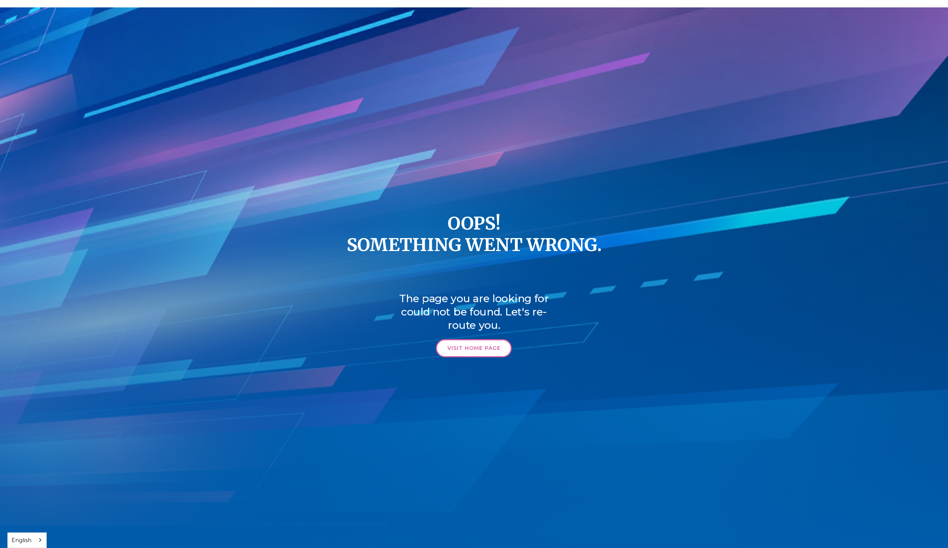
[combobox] (27, 540)
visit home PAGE (474, 348)
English (21, 540)
